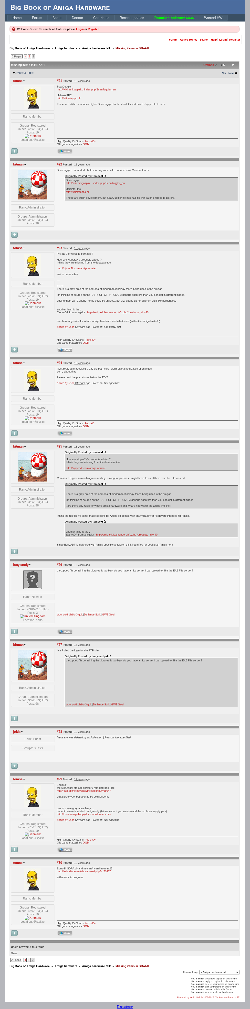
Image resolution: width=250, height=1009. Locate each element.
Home (17, 17)
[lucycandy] (32, 588)
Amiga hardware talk (96, 48)
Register (93, 29)
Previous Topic (25, 72)
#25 (59, 446)
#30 (59, 863)
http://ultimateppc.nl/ (68, 98)
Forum (37, 17)
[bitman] (32, 198)
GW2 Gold (108, 614)
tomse (17, 81)
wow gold (62, 614)
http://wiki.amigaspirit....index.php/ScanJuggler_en (86, 89)
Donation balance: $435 (174, 17)
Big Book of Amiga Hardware (30, 48)
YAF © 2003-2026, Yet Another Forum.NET (218, 997)
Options (208, 65)
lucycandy (21, 565)
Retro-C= (89, 141)
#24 (59, 363)
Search (204, 39)
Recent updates (132, 17)
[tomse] (32, 107)
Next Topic (228, 73)
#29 (59, 779)
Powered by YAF (185, 997)
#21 (59, 81)
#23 (59, 248)
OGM (86, 144)
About (57, 17)
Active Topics (188, 39)
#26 (59, 565)
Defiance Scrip (92, 614)
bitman (18, 164)
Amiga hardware (65, 48)
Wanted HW (213, 17)
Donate (77, 17)
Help (214, 39)
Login (80, 29)
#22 (59, 164)
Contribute (101, 17)
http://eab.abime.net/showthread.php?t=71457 (84, 871)
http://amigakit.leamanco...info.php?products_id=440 (117, 312)
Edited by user (65, 326)
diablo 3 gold (76, 614)
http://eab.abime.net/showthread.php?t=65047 (84, 790)
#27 (59, 645)
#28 (59, 732)
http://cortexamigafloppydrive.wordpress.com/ (84, 814)
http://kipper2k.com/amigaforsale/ (76, 268)
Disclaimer (125, 1006)
